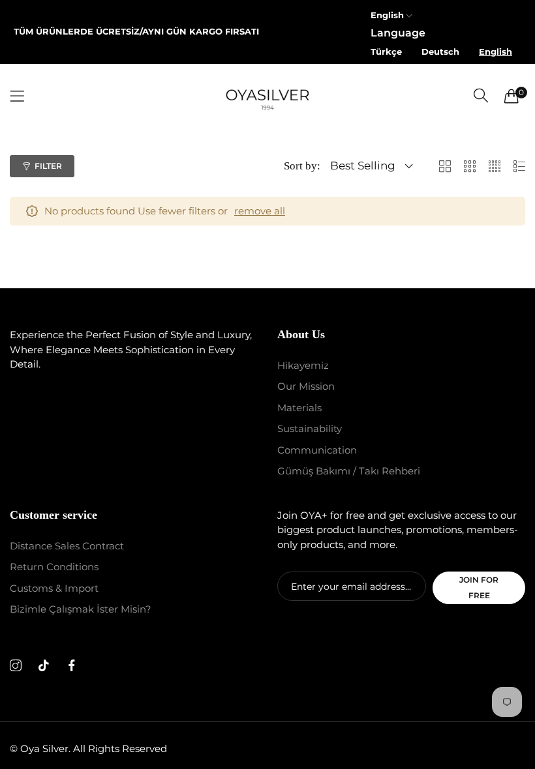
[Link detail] (16, 666)
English (495, 51)
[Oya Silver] (267, 96)
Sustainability (309, 428)
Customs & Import (54, 588)
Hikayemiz (303, 365)
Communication (317, 450)
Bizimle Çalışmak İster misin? (80, 609)
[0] (511, 96)
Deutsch (440, 51)
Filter (48, 166)
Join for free (478, 587)
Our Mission (306, 386)
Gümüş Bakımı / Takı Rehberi (348, 471)
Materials (299, 407)
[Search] (481, 95)
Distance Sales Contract (67, 546)
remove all (259, 211)
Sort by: (302, 166)
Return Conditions (54, 566)
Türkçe (386, 51)
